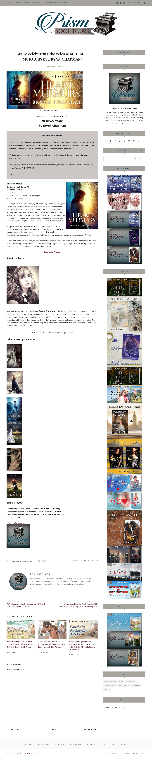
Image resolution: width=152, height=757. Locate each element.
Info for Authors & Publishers (27, 3)
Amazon (57, 252)
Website (35, 333)
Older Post (14, 730)
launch (107, 689)
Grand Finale (124, 685)
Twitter (61, 333)
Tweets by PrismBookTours (114, 707)
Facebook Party (110, 685)
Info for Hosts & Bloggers (56, 3)
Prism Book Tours (57, 110)
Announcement (110, 682)
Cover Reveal (130, 682)
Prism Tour (136, 685)
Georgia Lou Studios (131, 753)
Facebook (53, 333)
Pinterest (69, 333)
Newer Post (90, 730)
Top (143, 753)
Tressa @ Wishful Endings (21, 561)
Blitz (121, 682)
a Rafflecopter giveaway (16, 523)
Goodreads (48, 252)
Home (9, 3)
